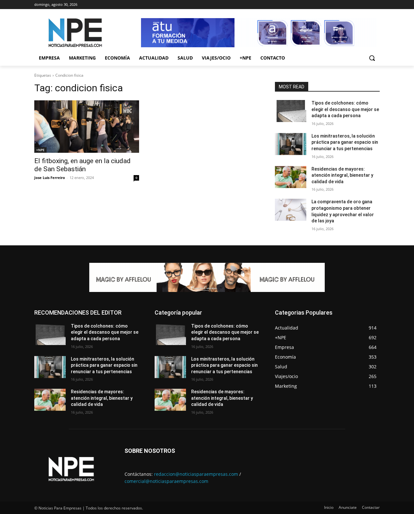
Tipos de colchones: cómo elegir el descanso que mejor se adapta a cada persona (345, 109)
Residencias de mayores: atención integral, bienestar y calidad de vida (342, 175)
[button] (372, 58)
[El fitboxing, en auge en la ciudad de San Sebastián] (86, 126)
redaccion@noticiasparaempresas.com (196, 474)
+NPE (40, 150)
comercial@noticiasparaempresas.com (166, 481)
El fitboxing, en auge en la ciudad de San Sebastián (82, 165)
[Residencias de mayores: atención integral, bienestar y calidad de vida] (290, 177)
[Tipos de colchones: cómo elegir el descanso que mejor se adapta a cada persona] (290, 111)
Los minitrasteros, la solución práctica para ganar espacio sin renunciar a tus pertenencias (344, 142)
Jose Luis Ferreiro (49, 177)
